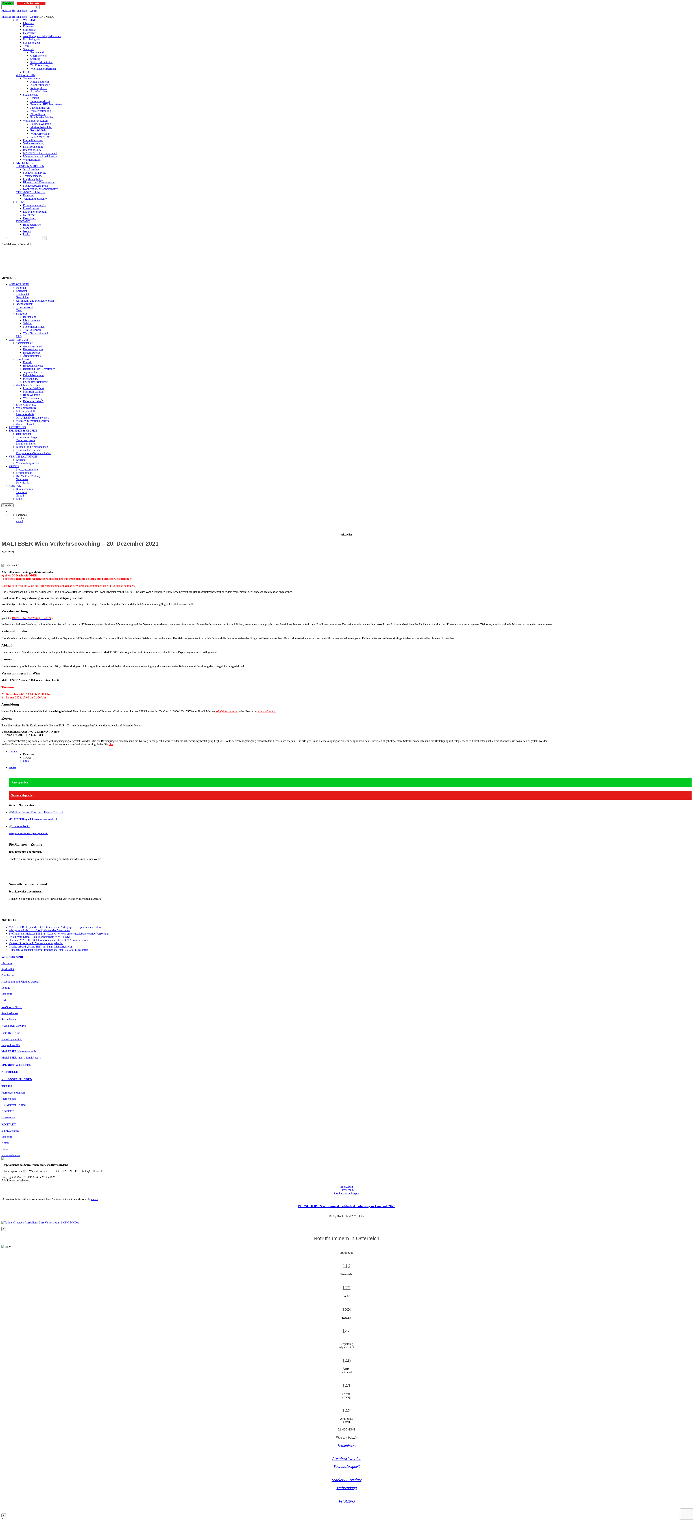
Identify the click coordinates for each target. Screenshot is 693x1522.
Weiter (12, 767)
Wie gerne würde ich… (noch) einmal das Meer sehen (39, 930)
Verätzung (347, 1501)
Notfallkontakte (31, 3)
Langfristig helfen (33, 179)
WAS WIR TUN (25, 75)
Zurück (13, 751)
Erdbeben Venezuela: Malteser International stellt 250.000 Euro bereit (48, 949)
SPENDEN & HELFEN (30, 166)
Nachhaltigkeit (31, 39)
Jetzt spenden (19, 782)
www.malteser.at (10, 1155)
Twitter (20, 518)
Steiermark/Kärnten (41, 62)
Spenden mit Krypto (34, 172)
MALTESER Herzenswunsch (40, 153)
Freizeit (34, 97)
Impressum (346, 1186)
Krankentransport (40, 84)
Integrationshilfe (32, 149)
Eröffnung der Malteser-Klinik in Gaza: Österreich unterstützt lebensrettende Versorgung (59, 933)
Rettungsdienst (38, 88)
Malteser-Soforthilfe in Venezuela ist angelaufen (36, 943)
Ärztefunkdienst (39, 91)
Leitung (5, 987)
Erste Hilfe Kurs (10, 1033)
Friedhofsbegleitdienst (42, 117)
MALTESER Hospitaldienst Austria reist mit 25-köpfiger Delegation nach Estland (55, 927)
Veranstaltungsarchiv (35, 198)
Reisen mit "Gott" (40, 136)
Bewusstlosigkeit (346, 1466)
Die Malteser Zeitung (35, 211)
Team (26, 45)
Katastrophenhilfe (33, 146)
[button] (45, 16)
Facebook (21, 514)
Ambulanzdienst (39, 81)
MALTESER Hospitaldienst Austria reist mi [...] (33, 819)
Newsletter (29, 214)
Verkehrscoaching (33, 143)
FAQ (26, 71)
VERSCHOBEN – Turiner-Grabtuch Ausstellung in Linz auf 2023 (346, 1206)
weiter (12, 865)
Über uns (28, 23)
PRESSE (21, 201)
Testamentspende (33, 175)
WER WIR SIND (26, 19)
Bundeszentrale (32, 224)
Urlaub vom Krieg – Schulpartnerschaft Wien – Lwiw (39, 936)
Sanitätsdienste (31, 78)
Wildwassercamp (40, 133)
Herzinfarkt (347, 1445)
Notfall (27, 231)
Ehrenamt (28, 26)
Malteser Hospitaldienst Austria (19, 10)
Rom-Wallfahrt (38, 130)
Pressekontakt (31, 208)
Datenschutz (346, 1189)
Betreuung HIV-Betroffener (46, 104)
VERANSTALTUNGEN (30, 192)
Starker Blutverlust (346, 1480)
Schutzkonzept (31, 42)
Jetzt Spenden (31, 169)
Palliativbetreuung (40, 110)
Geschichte (29, 32)
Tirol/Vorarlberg (39, 65)
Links (26, 234)
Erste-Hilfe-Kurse (33, 140)
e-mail (19, 521)
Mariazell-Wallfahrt (41, 127)
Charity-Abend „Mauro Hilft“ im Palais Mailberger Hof (40, 946)
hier (111, 744)
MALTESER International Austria (21, 1057)
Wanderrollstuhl (32, 159)
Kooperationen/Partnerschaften (40, 188)
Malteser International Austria (40, 156)
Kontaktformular (267, 711)
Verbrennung (347, 1488)
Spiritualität (29, 29)
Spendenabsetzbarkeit (35, 185)
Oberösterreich (38, 55)
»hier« (94, 1199)
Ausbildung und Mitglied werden (42, 36)
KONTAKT (23, 221)
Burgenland (37, 52)
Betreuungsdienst (40, 101)
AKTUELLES (24, 162)
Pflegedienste (37, 114)
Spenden (7, 3)
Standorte (28, 49)
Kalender (28, 195)
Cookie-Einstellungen (346, 1193)
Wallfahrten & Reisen (35, 120)
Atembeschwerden (346, 1458)
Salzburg (35, 58)
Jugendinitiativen (40, 107)
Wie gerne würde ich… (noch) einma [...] (29, 833)
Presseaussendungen (34, 205)
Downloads (29, 218)
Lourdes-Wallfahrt (40, 123)
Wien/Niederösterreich (43, 68)
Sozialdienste (30, 94)
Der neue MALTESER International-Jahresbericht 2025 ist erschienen (48, 940)
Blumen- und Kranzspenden (39, 182)
